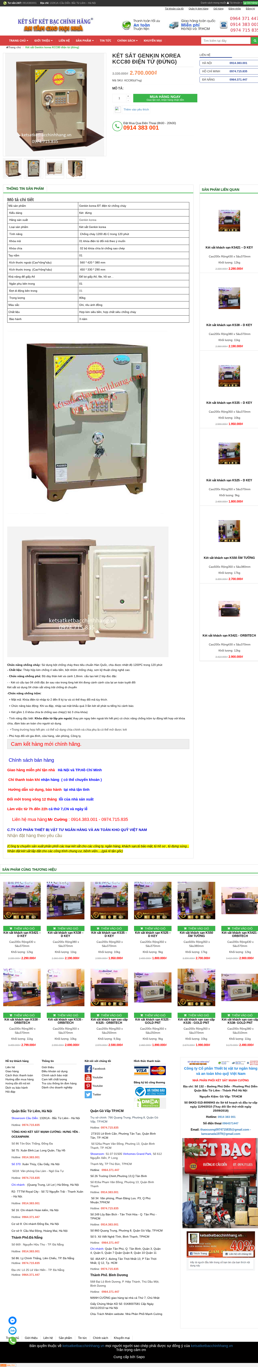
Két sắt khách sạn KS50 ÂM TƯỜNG (196, 934)
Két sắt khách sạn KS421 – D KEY (22, 934)
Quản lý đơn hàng (198, 8)
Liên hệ (64, 40)
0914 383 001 (227, 1116)
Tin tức (105, 40)
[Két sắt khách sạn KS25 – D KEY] (153, 900)
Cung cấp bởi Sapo (129, 1357)
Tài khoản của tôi (174, 8)
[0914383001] (12, 1341)
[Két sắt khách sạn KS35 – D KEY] (109, 900)
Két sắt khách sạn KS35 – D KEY (109, 934)
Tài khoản (235, 2)
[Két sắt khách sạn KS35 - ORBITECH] (65, 987)
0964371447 (230, 1123)
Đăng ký (250, 8)
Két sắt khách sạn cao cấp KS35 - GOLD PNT (196, 1021)
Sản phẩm (83, 40)
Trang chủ (17, 40)
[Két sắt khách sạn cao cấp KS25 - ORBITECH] (109, 987)
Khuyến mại (153, 40)
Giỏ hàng (218, 8)
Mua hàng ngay (165, 98)
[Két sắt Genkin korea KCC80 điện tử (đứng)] (12, 168)
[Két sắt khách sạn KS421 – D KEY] (22, 900)
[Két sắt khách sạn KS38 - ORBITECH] (22, 987)
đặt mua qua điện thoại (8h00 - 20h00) (149, 126)
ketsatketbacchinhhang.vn (83, 1346)
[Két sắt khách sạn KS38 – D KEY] (65, 900)
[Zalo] (12, 1331)
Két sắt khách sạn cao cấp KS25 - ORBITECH (109, 1021)
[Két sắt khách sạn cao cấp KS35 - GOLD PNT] (196, 987)
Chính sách (126, 40)
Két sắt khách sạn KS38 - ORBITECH (22, 1021)
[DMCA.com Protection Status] (147, 1103)
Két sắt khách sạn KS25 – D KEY (153, 934)
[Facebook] (12, 1321)
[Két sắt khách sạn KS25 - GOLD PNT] (153, 987)
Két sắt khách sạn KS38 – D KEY (65, 934)
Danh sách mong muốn (213, 2)
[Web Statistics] (8, 1365)
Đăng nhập (235, 8)
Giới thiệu (42, 40)
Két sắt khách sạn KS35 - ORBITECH (65, 1021)
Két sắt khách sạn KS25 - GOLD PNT (152, 1021)
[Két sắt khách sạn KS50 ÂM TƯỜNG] (196, 900)
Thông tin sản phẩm (25, 189)
